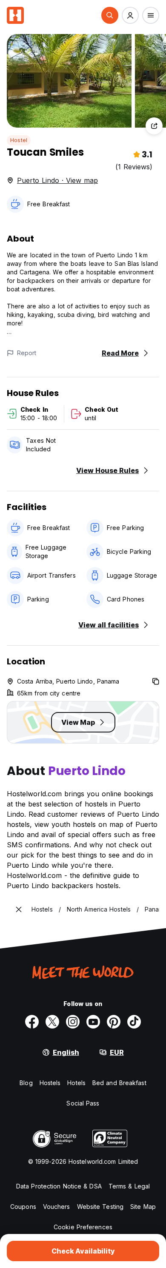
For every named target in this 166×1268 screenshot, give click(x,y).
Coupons (23, 1206)
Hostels (50, 1082)
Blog (26, 1082)
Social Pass (82, 1103)
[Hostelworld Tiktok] (134, 1022)
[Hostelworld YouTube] (93, 1022)
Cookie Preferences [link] (83, 1227)
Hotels (76, 1082)
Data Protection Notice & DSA (59, 1186)
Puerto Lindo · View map (57, 180)
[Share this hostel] (154, 125)
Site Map (143, 1206)
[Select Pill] (109, 15)
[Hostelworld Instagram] (73, 1022)
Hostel (18, 140)
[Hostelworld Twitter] (52, 1022)
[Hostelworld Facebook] (32, 1022)
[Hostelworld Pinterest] (113, 1022)
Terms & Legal (129, 1186)
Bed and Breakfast (119, 1082)
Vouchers (56, 1206)
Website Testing (100, 1206)
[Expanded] (19, 909)
